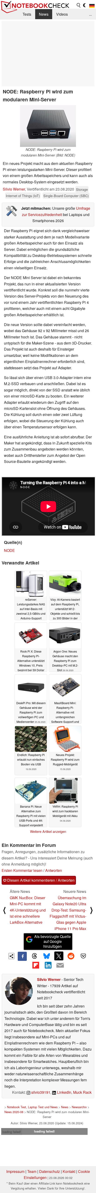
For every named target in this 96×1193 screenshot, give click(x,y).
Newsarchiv (79, 1107)
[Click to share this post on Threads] (34, 956)
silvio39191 (40, 1092)
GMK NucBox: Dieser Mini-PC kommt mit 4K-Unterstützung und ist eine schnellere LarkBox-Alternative (28, 910)
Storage (82, 189)
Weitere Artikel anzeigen (48, 831)
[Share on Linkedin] (48, 965)
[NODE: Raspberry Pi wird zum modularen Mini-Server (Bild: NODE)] (48, 126)
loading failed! (11, 1131)
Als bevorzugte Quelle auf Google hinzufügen (52, 941)
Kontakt (69, 1171)
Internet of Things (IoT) (23, 195)
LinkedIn (63, 1092)
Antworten (53, 870)
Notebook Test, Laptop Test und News (32, 1107)
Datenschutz (49, 1171)
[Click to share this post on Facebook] (22, 956)
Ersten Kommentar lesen (22, 870)
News (43, 14)
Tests (27, 14)
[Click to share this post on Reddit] (71, 956)
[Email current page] (60, 965)
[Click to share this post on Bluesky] (46, 956)
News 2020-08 (13, 1112)
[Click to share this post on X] (58, 956)
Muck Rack (82, 1092)
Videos (62, 14)
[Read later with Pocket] (83, 956)
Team (31, 1171)
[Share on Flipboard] (35, 965)
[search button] (79, 5)
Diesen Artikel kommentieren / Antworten (40, 880)
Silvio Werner (14, 189)
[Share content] (11, 956)
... (90, 14)
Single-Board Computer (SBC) (66, 195)
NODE (9, 550)
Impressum (15, 1171)
